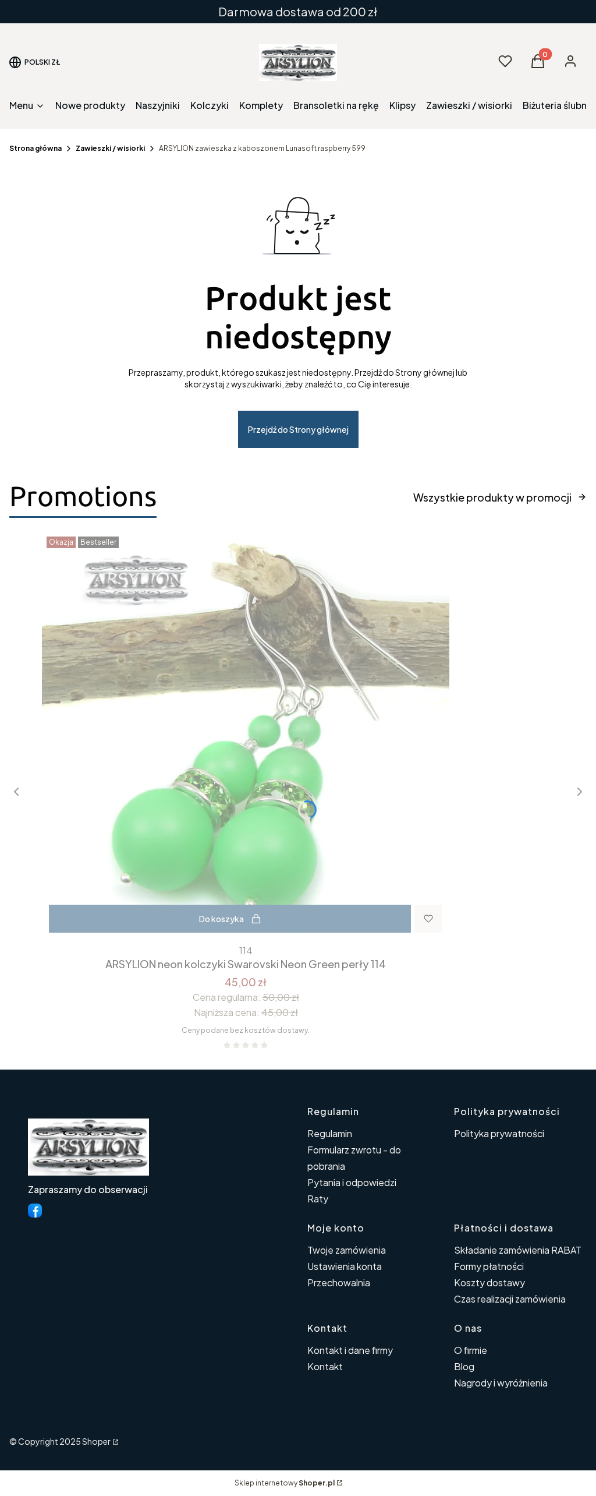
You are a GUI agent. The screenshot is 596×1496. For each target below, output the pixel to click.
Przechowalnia (338, 1282)
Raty (317, 1198)
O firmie (470, 1350)
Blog (464, 1366)
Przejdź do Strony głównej (298, 429)
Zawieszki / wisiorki (110, 148)
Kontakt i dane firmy (350, 1350)
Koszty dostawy (489, 1282)
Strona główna (35, 148)
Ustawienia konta (344, 1266)
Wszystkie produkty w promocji (492, 497)
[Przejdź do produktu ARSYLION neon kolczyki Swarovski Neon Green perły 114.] (245, 736)
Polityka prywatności (499, 1133)
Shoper (96, 1441)
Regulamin (329, 1133)
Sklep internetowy (285, 1483)
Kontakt (325, 1366)
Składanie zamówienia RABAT (517, 1250)
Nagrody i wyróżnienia (501, 1383)
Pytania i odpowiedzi (351, 1182)
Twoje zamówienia (346, 1250)
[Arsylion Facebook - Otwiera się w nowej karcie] (35, 1211)
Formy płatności (489, 1266)
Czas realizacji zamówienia (510, 1299)
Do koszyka (221, 918)
